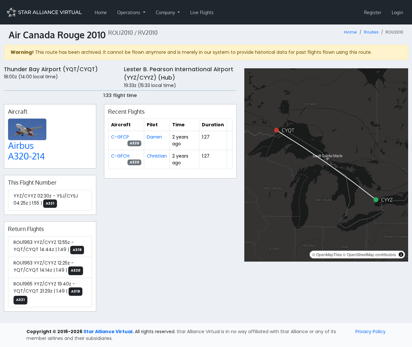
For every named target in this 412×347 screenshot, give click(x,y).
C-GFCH (120, 156)
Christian (157, 156)
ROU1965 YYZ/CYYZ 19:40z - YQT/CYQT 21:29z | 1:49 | (47, 292)
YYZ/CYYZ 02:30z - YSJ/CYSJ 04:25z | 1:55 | (46, 199)
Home (101, 12)
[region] (326, 165)
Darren (154, 137)
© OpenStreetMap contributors (369, 254)
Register (372, 12)
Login (397, 12)
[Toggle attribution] (401, 254)
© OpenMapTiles (327, 254)
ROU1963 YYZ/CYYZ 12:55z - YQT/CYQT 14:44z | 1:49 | (47, 246)
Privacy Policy (370, 331)
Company (166, 12)
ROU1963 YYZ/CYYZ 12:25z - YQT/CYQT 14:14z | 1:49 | (47, 266)
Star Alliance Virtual (107, 331)
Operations (129, 12)
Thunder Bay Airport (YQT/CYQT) (51, 69)
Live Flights (202, 12)
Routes (371, 32)
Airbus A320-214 (26, 151)
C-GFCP (120, 137)
